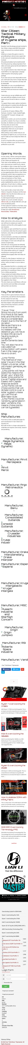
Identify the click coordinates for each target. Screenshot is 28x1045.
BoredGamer (15, 209)
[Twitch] (17, 1)
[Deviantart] (11, 1)
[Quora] (25, 1)
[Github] (21, 1)
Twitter (17, 669)
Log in (5, 986)
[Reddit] (7, 1)
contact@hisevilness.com (20, 8)
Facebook (7, 669)
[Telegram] (23, 1)
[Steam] (9, 1)
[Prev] (14, 681)
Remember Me (8, 982)
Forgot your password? (8, 994)
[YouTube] (5, 1)
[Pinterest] (19, 1)
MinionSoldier (5, 211)
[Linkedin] (14, 5)
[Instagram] (13, 1)
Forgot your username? (8, 990)
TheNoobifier (13, 211)
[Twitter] (3, 1)
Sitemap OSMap (5, 1039)
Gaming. (5, 26)
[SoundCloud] (15, 1)
